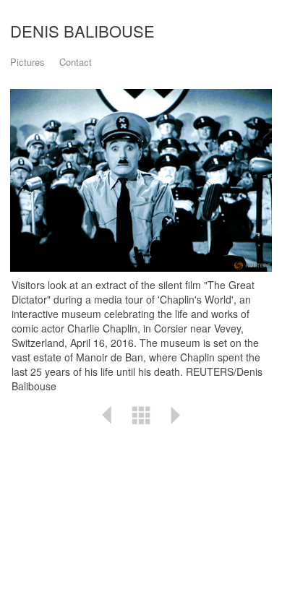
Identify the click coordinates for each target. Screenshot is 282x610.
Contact (75, 62)
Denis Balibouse (82, 31)
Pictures (27, 62)
